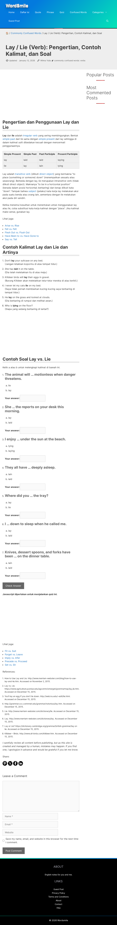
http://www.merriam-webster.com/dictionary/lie (30, 711)
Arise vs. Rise (12, 225)
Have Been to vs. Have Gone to (22, 235)
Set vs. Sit (10, 664)
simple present (47, 139)
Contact (58, 904)
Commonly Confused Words (26, 33)
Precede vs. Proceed (16, 661)
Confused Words (78, 12)
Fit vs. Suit (10, 651)
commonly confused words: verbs (69, 60)
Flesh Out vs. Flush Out (17, 232)
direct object (46, 173)
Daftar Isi (24, 12)
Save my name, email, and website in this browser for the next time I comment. (42, 840)
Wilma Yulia (45, 60)
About (58, 900)
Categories (98, 12)
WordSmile (17, 5)
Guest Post (14, 21)
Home (12, 12)
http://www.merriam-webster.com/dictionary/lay (31, 718)
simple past (9, 139)
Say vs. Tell (11, 239)
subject (32, 191)
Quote (38, 12)
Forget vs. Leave (14, 654)
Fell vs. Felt (11, 229)
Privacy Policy (58, 893)
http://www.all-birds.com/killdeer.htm (36, 733)
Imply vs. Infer (12, 657)
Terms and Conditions (58, 896)
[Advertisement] (41, 96)
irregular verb (30, 135)
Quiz (62, 12)
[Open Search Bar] (107, 21)
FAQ (58, 908)
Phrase (50, 12)
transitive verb (23, 173)
